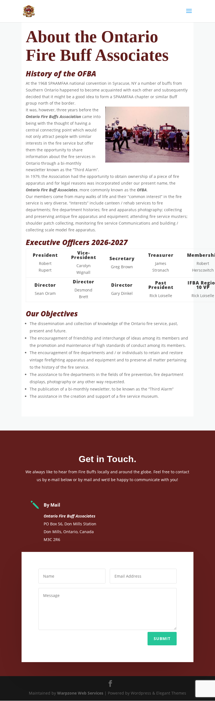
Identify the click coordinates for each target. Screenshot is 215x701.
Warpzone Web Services (80, 693)
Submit (162, 638)
